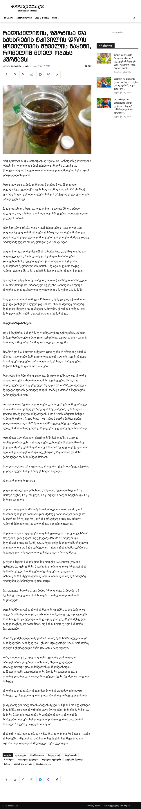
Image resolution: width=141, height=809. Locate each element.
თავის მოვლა (42, 18)
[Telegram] (40, 74)
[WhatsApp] (31, 74)
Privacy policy (93, 805)
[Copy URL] (57, 74)
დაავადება (20, 755)
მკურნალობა (37, 755)
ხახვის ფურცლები (23, 763)
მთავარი (8, 18)
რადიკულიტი (54, 755)
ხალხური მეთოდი (74, 759)
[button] (134, 18)
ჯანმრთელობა (24, 18)
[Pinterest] (23, 74)
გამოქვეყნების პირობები (117, 805)
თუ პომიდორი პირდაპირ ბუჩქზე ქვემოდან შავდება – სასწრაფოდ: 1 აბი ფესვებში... (124, 106)
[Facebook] (6, 74)
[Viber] (48, 74)
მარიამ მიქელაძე (20, 66)
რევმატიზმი (71, 755)
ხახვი (7, 763)
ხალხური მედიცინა (51, 759)
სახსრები (9, 759)
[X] (14, 74)
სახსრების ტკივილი (28, 759)
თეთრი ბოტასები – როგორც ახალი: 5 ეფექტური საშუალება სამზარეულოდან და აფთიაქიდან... (125, 61)
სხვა (54, 18)
